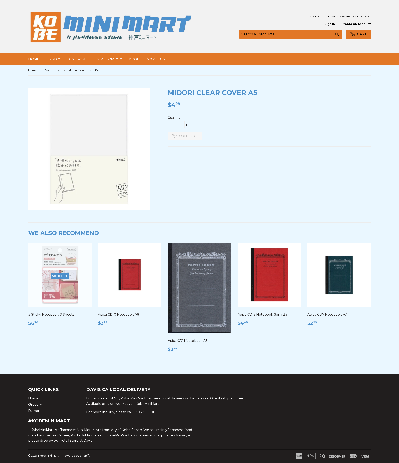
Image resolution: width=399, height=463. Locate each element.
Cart (361, 34)
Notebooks (52, 70)
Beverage (77, 59)
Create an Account (356, 24)
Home (33, 59)
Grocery (35, 404)
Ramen (34, 411)
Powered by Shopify (76, 455)
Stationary (108, 59)
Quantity (174, 118)
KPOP (134, 59)
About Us (156, 59)
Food (52, 59)
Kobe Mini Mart (48, 455)
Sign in (329, 24)
